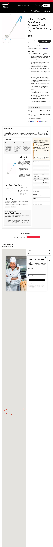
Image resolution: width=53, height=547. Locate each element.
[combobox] (29, 276)
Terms (39, 288)
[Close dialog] (46, 257)
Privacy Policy (35, 288)
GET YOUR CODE (36, 279)
